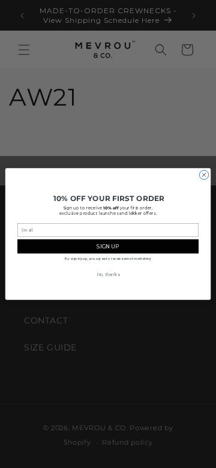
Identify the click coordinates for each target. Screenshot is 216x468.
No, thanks (108, 274)
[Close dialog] (203, 174)
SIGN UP (108, 246)
